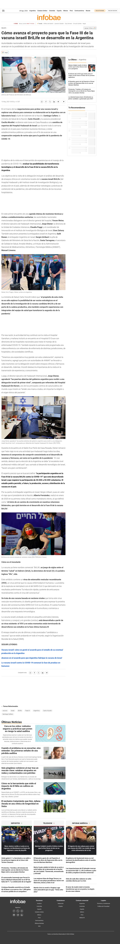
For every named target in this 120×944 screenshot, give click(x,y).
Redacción (61, 903)
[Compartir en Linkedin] (54, 101)
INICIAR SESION (112, 10)
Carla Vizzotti (47, 710)
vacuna (5, 710)
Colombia (52, 11)
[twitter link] (17, 911)
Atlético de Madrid (48, 23)
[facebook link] (14, 911)
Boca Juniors (26, 23)
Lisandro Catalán (59, 23)
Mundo (88, 11)
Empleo (61, 906)
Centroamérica (79, 11)
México (65, 11)
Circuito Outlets (77, 23)
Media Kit (82, 917)
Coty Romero (68, 23)
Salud (3, 28)
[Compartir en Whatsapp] (42, 101)
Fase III (27, 710)
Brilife (20, 710)
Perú (71, 11)
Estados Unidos (42, 11)
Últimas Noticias (39, 923)
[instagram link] (21, 911)
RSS (39, 926)
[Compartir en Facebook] (46, 101)
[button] (3, 11)
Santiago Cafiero (8, 714)
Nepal (84, 23)
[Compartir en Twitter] (50, 101)
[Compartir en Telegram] (58, 101)
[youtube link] (14, 914)
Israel (12, 710)
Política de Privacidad (103, 906)
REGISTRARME (100, 10)
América (39, 903)
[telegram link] (17, 914)
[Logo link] (48, 17)
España (59, 11)
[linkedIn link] (21, 914)
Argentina (32, 11)
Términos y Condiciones (103, 903)
